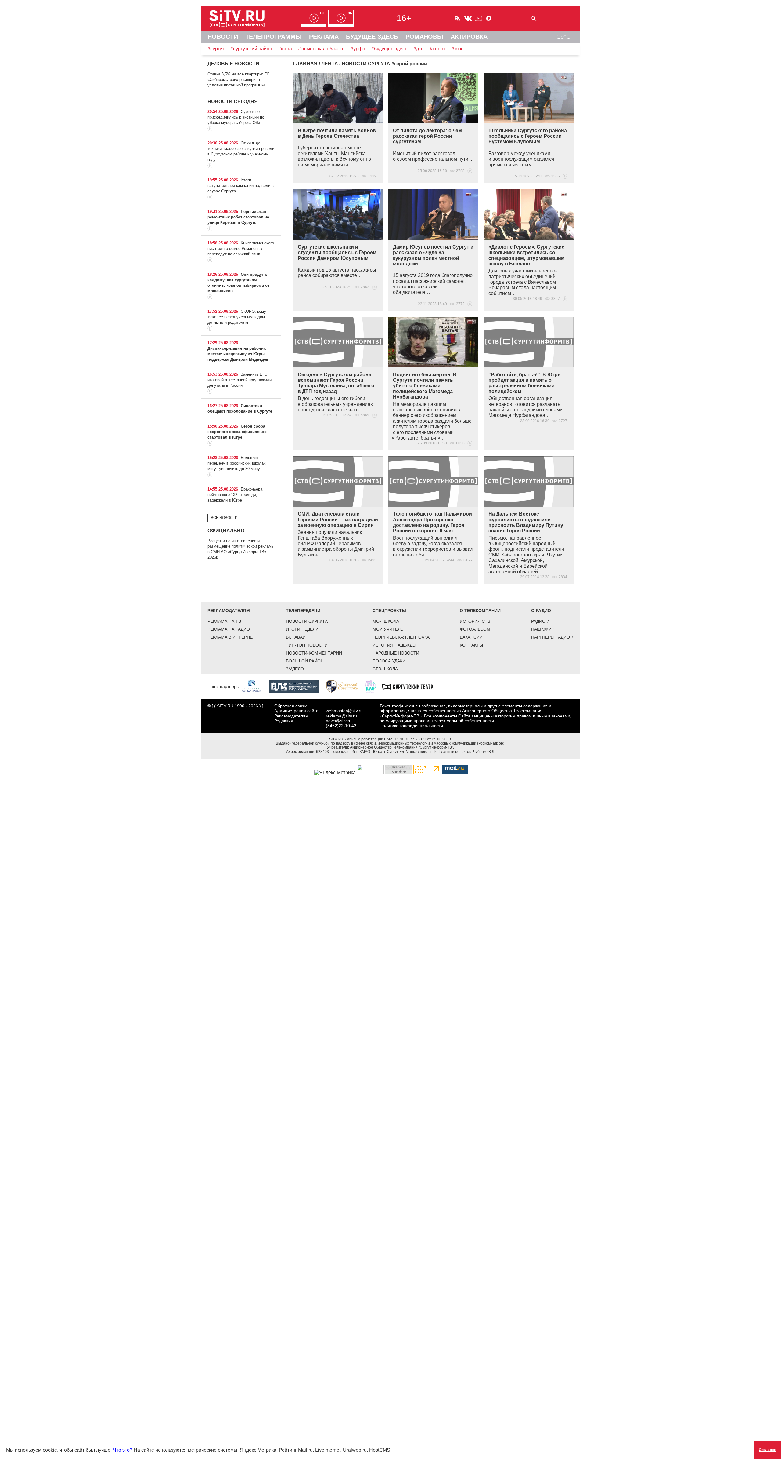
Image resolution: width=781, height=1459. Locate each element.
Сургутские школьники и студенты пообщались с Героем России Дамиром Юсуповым (337, 252)
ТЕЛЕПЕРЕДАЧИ (303, 610)
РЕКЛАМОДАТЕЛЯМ (228, 610)
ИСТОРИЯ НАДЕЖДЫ (394, 645)
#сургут (215, 48)
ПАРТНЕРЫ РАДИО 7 (552, 637)
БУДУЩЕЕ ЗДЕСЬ (372, 37)
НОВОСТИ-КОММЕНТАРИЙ (314, 653)
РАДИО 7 (540, 621)
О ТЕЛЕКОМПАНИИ (480, 610)
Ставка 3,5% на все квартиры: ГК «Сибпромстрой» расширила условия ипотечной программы (238, 79)
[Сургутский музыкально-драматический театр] (410, 686)
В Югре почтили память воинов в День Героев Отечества (337, 133)
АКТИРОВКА (469, 37)
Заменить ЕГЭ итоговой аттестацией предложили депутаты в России (239, 380)
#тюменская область (321, 48)
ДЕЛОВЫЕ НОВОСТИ (233, 63)
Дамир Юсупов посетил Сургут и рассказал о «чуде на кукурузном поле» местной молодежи (433, 255)
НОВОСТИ (222, 37)
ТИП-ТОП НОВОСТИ (307, 645)
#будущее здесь (389, 48)
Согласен (767, 1450)
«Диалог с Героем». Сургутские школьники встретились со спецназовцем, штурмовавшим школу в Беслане (526, 255)
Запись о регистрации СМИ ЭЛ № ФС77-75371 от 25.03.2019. (398, 739)
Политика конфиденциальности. (412, 725)
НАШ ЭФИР (542, 629)
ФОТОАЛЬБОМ (475, 629)
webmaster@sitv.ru (344, 710)
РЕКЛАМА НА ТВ (224, 621)
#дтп (418, 48)
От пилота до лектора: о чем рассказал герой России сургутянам (427, 136)
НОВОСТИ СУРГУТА (307, 621)
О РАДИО (541, 610)
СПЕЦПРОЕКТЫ (389, 610)
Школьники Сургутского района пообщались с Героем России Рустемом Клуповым (527, 136)
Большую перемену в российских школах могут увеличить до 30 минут (236, 463)
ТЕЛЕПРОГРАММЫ (273, 37)
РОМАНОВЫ (424, 37)
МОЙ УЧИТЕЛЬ (388, 629)
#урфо (358, 48)
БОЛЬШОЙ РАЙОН (305, 660)
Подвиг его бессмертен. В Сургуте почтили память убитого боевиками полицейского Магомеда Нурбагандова (424, 386)
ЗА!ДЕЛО (295, 668)
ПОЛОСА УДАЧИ (389, 660)
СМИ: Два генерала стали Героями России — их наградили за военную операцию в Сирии (338, 519)
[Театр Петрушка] (373, 686)
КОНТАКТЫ (471, 645)
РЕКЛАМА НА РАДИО (228, 629)
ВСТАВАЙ (296, 637)
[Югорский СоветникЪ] (345, 686)
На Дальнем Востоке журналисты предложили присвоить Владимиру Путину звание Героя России (525, 522)
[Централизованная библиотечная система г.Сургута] (297, 686)
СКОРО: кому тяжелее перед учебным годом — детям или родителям (238, 317)
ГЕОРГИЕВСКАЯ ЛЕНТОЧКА (401, 637)
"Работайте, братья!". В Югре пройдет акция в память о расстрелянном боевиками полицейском (524, 383)
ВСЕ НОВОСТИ (224, 518)
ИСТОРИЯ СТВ (475, 621)
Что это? (122, 1450)
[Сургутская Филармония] (255, 686)
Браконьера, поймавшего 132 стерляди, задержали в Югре (235, 494)
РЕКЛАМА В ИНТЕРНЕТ (231, 637)
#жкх (457, 48)
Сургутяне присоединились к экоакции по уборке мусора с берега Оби (235, 117)
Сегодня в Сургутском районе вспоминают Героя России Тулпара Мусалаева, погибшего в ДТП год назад (336, 383)
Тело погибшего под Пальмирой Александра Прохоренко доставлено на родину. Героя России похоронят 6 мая (432, 522)
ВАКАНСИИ (471, 637)
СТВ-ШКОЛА (385, 668)
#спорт (437, 48)
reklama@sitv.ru (341, 715)
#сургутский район (251, 48)
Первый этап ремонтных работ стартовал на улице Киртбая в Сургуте (238, 217)
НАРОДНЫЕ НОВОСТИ (396, 653)
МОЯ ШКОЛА (386, 621)
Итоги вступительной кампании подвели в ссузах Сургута (240, 185)
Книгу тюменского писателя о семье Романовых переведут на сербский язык (240, 248)
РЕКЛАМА (324, 37)
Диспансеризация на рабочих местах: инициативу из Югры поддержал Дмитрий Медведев (237, 354)
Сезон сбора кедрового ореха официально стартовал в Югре (237, 432)
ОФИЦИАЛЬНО (225, 530)
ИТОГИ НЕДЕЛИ (302, 629)
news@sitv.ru (338, 720)
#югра (285, 48)
